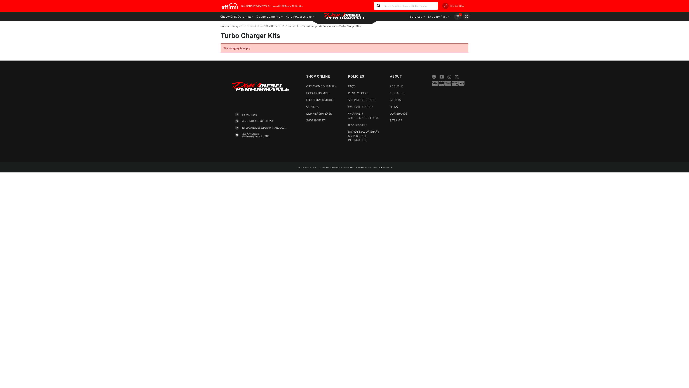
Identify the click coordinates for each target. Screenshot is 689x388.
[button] (406, 6)
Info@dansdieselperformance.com (264, 127)
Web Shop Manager (382, 167)
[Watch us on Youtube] (441, 77)
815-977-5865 (249, 114)
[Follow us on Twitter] (456, 76)
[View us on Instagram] (449, 77)
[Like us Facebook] (434, 77)
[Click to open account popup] (466, 16)
